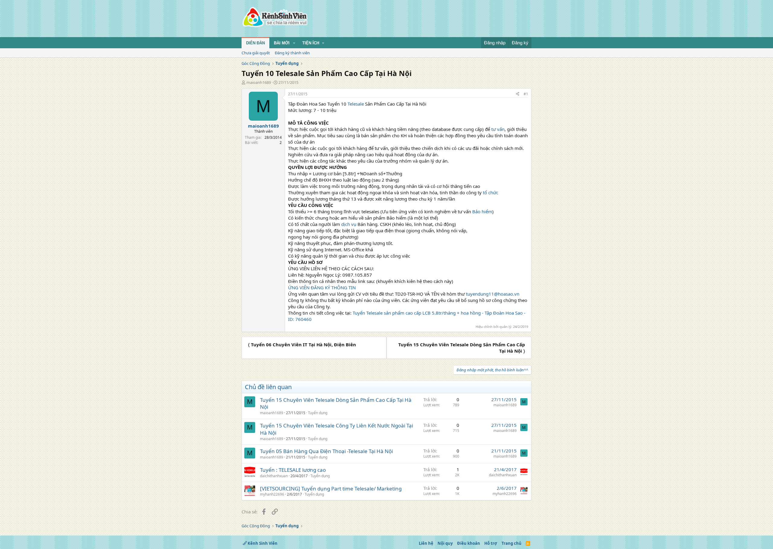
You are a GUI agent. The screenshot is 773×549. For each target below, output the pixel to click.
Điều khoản (468, 543)
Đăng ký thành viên (292, 53)
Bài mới (282, 43)
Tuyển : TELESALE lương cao (293, 469)
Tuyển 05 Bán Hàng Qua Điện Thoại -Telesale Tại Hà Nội (326, 451)
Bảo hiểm (482, 211)
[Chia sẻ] (517, 94)
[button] (294, 43)
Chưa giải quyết (256, 53)
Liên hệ (426, 543)
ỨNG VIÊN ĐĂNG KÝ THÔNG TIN (322, 287)
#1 (526, 94)
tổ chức (490, 192)
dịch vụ (348, 224)
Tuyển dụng (317, 412)
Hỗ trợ (490, 543)
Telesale (356, 104)
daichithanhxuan (274, 475)
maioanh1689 (258, 82)
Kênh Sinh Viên (262, 543)
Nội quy (445, 543)
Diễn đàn (255, 43)
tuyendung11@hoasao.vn (492, 294)
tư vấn (498, 129)
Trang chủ (511, 543)
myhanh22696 (272, 494)
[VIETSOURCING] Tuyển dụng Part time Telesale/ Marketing (331, 488)
